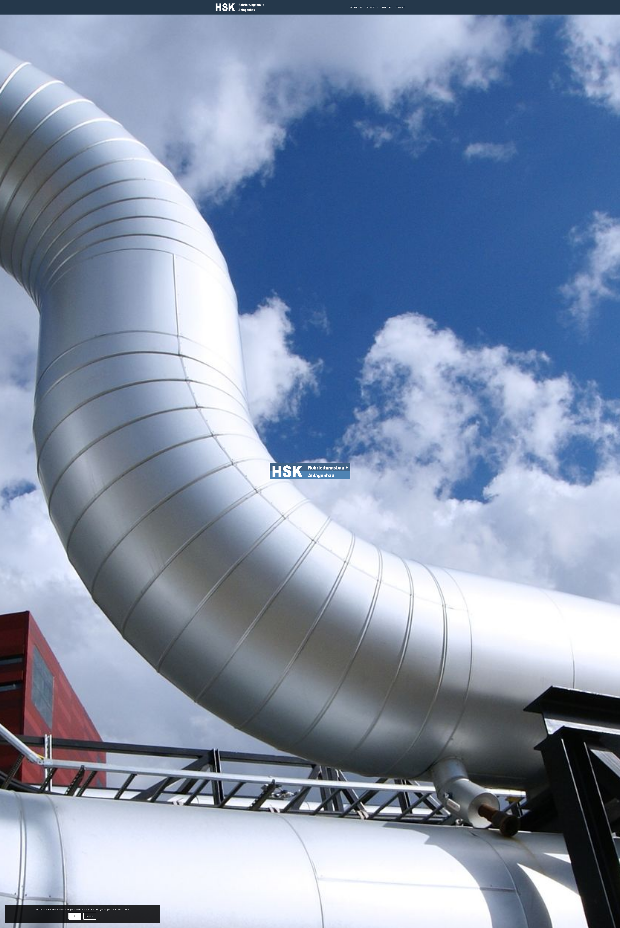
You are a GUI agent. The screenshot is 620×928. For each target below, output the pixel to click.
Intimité (90, 916)
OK (74, 916)
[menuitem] (355, 7)
